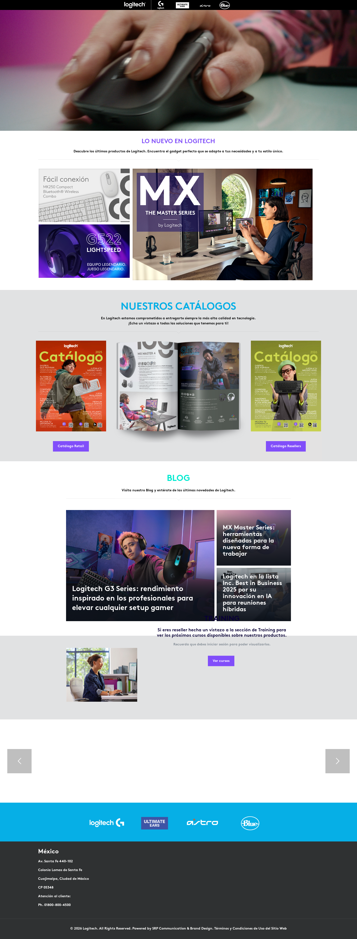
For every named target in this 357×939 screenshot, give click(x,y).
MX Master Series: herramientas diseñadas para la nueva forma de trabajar (248, 541)
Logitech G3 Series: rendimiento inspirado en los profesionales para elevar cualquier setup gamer (132, 599)
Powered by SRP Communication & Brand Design (172, 928)
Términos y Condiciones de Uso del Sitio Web (250, 928)
